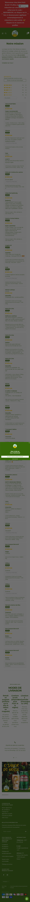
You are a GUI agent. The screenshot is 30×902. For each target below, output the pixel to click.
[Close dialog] (29, 442)
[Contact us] (27, 899)
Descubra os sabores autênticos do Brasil (15, 456)
